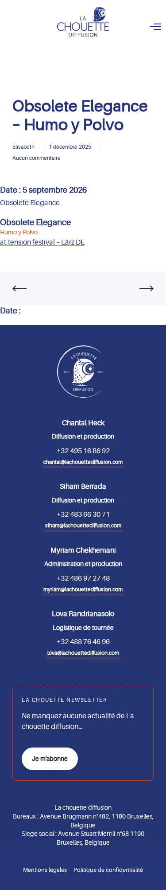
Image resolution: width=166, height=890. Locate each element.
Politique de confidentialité (108, 869)
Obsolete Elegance (35, 222)
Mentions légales (45, 869)
